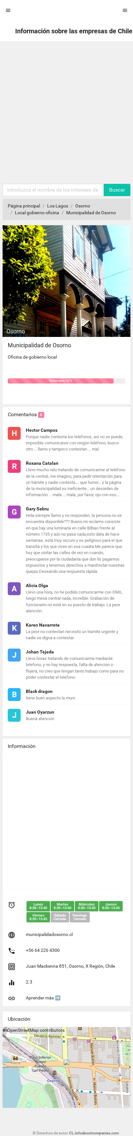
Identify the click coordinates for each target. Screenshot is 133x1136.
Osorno (82, 205)
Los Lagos (57, 205)
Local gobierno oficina (37, 212)
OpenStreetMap (23, 1030)
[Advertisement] (66, 114)
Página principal (24, 205)
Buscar (117, 190)
